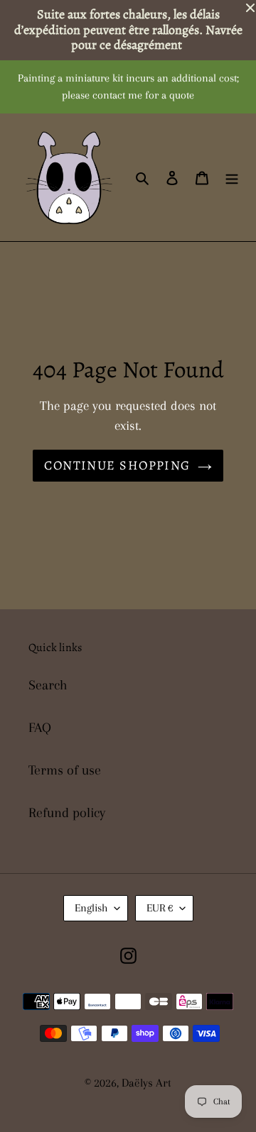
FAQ (39, 728)
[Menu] (232, 177)
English (91, 907)
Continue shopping (117, 465)
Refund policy (66, 813)
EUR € (159, 907)
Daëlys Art (146, 1082)
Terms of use (64, 770)
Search (48, 685)
